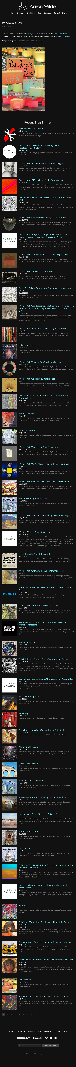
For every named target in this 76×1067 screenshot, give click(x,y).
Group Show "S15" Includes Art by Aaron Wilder (41, 180)
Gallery (12, 13)
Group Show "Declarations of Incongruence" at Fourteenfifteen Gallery (41, 146)
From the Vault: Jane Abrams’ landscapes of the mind (43, 996)
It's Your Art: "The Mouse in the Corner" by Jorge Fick (43, 254)
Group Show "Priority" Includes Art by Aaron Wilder (43, 328)
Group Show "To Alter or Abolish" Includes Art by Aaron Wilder (45, 198)
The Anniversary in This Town (33, 498)
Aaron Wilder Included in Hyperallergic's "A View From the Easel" (46, 588)
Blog (39, 13)
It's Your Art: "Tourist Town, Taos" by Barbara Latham (44, 481)
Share (64, 13)
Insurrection (24, 848)
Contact (57, 13)
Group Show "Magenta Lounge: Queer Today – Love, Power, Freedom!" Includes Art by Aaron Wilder (43, 235)
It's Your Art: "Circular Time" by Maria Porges (40, 362)
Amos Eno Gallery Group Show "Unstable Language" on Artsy (45, 289)
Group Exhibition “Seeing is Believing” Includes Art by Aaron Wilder (43, 886)
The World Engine (27, 642)
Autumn (23, 905)
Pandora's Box (64, 36)
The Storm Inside (27, 413)
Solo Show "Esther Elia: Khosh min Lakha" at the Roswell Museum (45, 923)
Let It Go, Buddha (27, 430)
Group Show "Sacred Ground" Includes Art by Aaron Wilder (46, 679)
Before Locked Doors (28, 831)
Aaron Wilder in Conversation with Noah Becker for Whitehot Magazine (43, 623)
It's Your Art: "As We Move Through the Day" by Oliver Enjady (44, 465)
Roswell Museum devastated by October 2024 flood (42, 797)
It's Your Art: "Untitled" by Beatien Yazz (37, 378)
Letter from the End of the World (34, 554)
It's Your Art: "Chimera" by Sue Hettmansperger (41, 570)
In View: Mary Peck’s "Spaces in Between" (38, 814)
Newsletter (48, 13)
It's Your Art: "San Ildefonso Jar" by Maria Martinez (42, 217)
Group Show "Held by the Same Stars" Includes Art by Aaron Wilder (44, 396)
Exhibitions (31, 13)
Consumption (30, 34)
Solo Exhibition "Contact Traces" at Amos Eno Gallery (43, 659)
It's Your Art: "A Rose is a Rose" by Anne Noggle (41, 163)
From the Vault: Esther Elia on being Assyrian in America (45, 942)
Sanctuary (23, 713)
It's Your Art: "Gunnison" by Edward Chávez (39, 605)
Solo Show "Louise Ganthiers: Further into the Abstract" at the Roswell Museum (46, 866)
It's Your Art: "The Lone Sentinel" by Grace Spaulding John (46, 515)
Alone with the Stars (28, 747)
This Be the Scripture (29, 696)
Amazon (33, 41)
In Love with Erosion (28, 763)
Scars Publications (60, 34)
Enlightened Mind (27, 345)
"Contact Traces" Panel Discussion (34, 532)
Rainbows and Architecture (31, 780)
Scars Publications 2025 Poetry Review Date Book (41, 730)
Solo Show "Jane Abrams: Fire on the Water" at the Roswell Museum (46, 960)
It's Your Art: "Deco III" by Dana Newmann (38, 447)
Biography (21, 13)
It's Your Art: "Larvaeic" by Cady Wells (36, 271)
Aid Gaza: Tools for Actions (31, 128)
